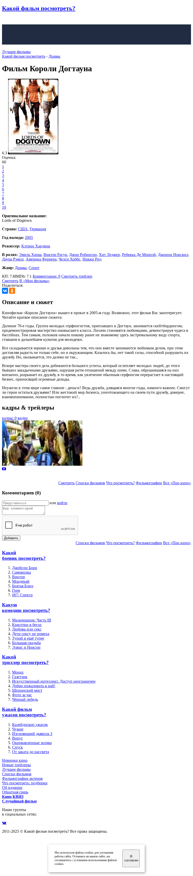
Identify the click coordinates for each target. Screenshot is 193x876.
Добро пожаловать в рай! (33, 686)
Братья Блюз (22, 586)
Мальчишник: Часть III (31, 620)
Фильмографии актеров (22, 778)
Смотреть (10, 281)
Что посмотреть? (120, 483)
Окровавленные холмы (32, 743)
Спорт (34, 268)
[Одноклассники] (12, 291)
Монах (18, 672)
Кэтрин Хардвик (35, 246)
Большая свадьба (26, 643)
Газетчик (19, 677)
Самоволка (21, 572)
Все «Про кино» (177, 483)
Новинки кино (14, 760)
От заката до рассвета (30, 752)
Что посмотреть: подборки (24, 783)
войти (62, 503)
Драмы (21, 268)
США (23, 229)
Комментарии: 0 (46, 276)
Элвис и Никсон (26, 647)
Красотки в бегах (27, 625)
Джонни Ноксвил (173, 254)
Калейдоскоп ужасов (30, 724)
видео (23, 418)
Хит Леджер (109, 254)
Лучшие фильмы (16, 52)
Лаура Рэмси (13, 259)
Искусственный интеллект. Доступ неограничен (53, 681)
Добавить (11, 538)
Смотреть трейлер (76, 276)
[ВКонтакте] (5, 291)
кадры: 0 (9, 418)
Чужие (17, 729)
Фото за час (22, 695)
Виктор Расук (55, 254)
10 (4, 207)
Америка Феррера (41, 259)
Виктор (18, 577)
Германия (38, 229)
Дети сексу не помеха (30, 634)
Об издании (12, 787)
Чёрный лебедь (25, 699)
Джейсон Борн (24, 568)
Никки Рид (92, 259)
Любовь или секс (26, 629)
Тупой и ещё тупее (28, 638)
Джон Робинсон (83, 254)
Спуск (17, 747)
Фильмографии (149, 483)
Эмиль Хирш (30, 254)
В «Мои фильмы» (34, 281)
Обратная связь (15, 792)
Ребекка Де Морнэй (139, 254)
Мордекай (20, 581)
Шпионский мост (27, 690)
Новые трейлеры (16, 765)
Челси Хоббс (69, 259)
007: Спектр (22, 595)
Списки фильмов (90, 483)
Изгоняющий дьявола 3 (32, 734)
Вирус (17, 738)
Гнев (16, 590)
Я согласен (131, 858)
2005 (29, 237)
